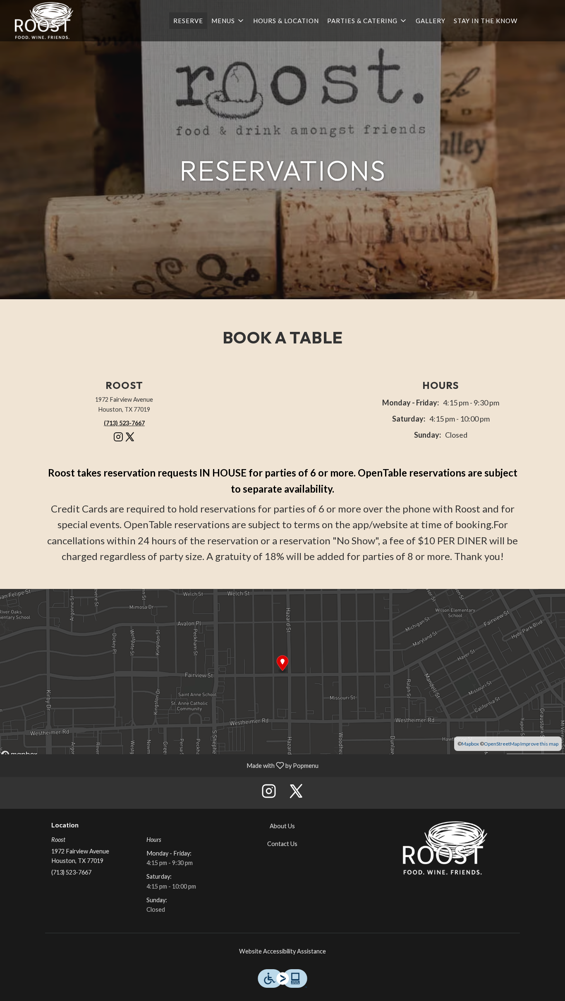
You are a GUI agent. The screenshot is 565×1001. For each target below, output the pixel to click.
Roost (445, 848)
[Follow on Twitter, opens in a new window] (130, 440)
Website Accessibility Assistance (282, 951)
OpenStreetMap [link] (502, 744)
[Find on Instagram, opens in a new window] (118, 440)
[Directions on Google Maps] (282, 670)
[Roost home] (44, 20)
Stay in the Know (485, 20)
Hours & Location (286, 20)
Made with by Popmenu (162, 765)
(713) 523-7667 (71, 872)
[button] (228, 20)
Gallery (430, 20)
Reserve (188, 20)
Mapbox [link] (470, 744)
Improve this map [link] (539, 744)
